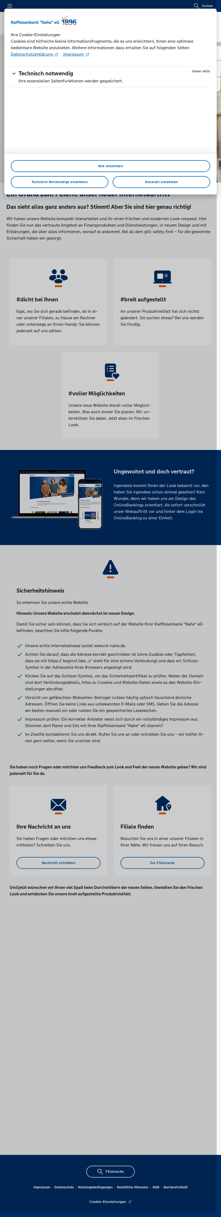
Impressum (73, 54)
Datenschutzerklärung (32, 54)
